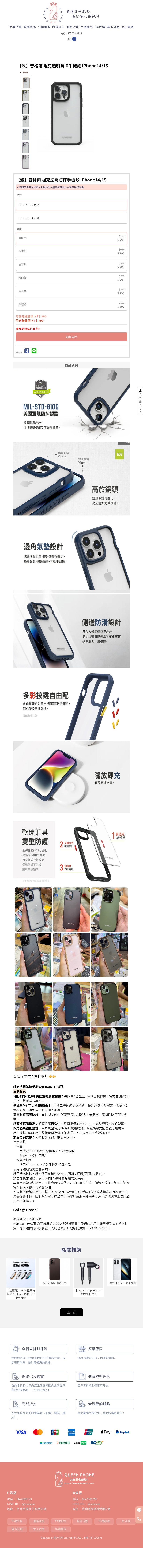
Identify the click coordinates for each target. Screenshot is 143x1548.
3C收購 (100, 27)
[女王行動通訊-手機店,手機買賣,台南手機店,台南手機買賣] (71, 12)
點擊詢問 (71, 337)
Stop (83, 159)
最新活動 (72, 27)
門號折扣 (58, 27)
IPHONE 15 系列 (29, 204)
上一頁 (71, 1312)
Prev (39, 115)
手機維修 (87, 27)
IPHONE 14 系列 (29, 218)
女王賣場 (127, 27)
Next (119, 115)
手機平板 (15, 27)
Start (80, 159)
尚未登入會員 (140, 403)
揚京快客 (58, 1537)
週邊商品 (30, 27)
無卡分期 (113, 27)
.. (82, 1537)
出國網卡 (44, 27)
